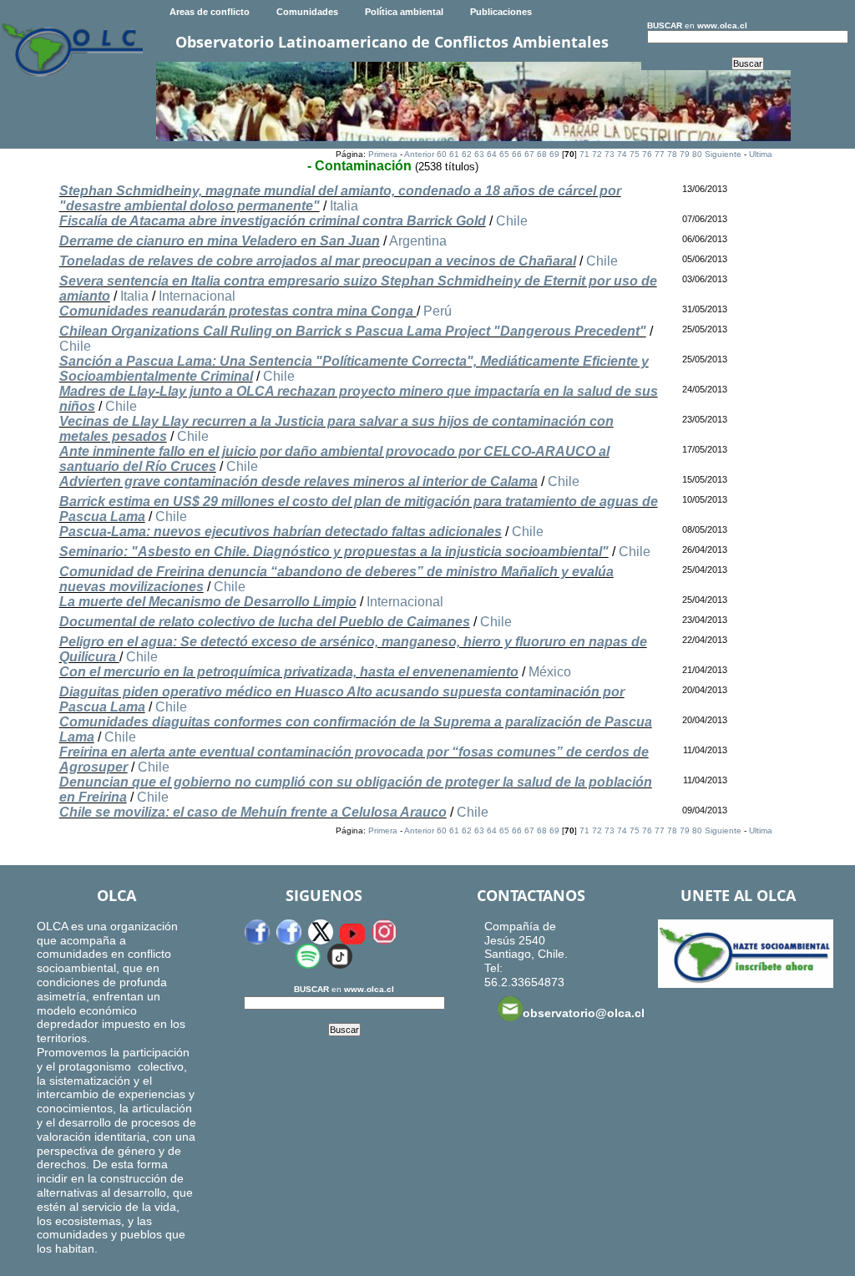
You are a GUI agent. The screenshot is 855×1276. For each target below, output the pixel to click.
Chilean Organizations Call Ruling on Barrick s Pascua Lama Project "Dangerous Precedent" (352, 331)
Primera (382, 154)
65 (504, 154)
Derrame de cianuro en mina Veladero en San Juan (219, 241)
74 (622, 154)
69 (554, 154)
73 (610, 154)
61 (454, 154)
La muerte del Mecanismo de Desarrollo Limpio (208, 602)
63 (479, 154)
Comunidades (307, 12)
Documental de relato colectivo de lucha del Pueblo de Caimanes (264, 622)
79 (685, 154)
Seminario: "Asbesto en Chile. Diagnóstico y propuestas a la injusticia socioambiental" (334, 551)
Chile (512, 221)
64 (492, 154)
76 (647, 154)
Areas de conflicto (209, 12)
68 (542, 154)
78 (672, 154)
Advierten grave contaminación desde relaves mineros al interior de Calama (298, 481)
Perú (437, 311)
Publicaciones (501, 12)
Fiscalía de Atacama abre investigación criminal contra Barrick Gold (272, 221)
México (550, 672)
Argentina (418, 241)
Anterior (419, 154)
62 (467, 154)
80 (697, 154)
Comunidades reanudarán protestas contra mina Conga (238, 311)
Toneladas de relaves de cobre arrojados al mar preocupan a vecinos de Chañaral (317, 261)
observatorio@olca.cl (584, 1013)
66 (517, 154)
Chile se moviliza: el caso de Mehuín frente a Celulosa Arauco (253, 812)
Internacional (197, 296)
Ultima (760, 154)
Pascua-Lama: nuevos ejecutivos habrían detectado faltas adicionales (280, 531)
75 (635, 154)
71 (584, 154)
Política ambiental (404, 12)
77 (660, 154)
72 (597, 154)
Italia (344, 206)
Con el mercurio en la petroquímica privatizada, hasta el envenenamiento (289, 672)
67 (529, 154)
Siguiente (723, 154)
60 (442, 154)
